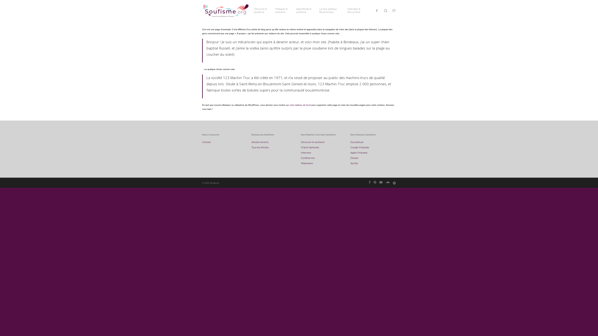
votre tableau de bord (300, 105)
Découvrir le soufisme (260, 11)
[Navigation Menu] (394, 10)
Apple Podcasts (358, 152)
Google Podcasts (359, 147)
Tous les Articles (260, 147)
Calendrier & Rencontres (353, 11)
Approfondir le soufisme (303, 11)
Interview (306, 152)
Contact (206, 142)
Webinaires (307, 163)
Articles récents (260, 142)
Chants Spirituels (310, 147)
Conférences (308, 158)
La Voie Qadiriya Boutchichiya (328, 11)
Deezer (354, 158)
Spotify (354, 163)
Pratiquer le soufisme (281, 11)
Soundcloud (356, 142)
